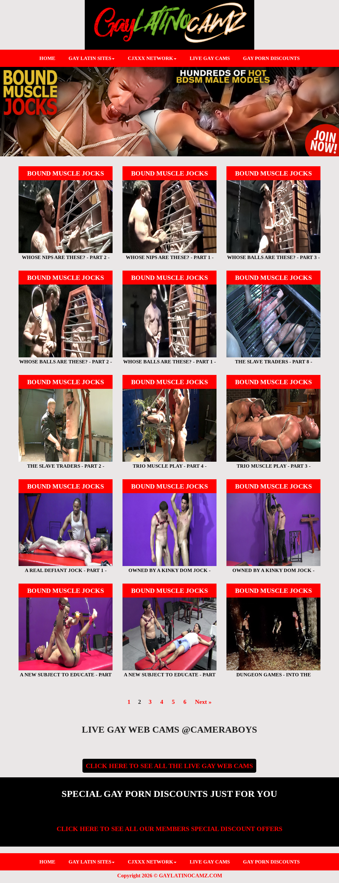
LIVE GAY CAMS (210, 58)
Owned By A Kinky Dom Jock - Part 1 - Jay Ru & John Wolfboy (273, 573)
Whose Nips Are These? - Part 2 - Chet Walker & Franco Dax (65, 260)
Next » (203, 702)
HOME (47, 58)
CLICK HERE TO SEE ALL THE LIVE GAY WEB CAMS (169, 765)
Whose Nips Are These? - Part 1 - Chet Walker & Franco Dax (169, 260)
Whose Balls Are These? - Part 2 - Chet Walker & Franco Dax (65, 364)
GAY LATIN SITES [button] (90, 58)
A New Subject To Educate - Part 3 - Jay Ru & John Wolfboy (65, 677)
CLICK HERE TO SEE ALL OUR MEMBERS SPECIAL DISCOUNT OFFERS (169, 828)
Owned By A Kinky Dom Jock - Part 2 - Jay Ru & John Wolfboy (169, 573)
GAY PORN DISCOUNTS (271, 58)
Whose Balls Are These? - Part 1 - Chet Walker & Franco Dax (169, 364)
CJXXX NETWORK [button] (150, 58)
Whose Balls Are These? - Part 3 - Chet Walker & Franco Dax (273, 260)
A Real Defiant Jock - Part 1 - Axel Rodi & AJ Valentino (65, 573)
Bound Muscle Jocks (65, 173)
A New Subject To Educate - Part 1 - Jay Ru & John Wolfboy (169, 677)
